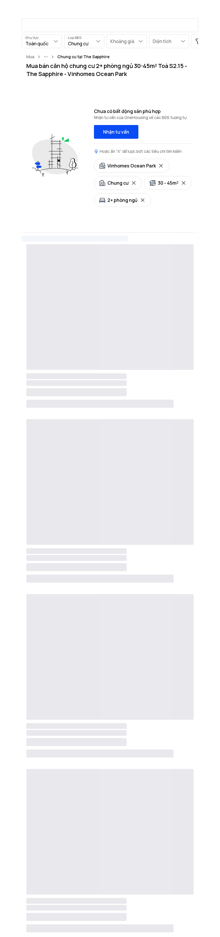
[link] (83, 57)
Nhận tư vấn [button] (116, 132)
